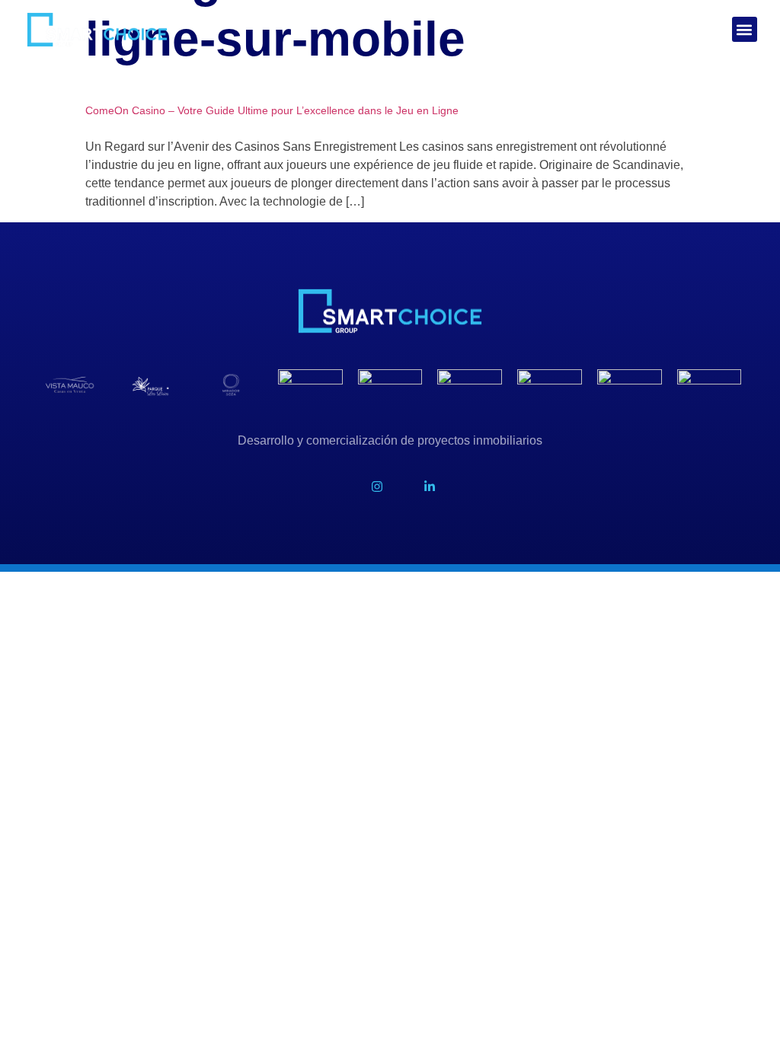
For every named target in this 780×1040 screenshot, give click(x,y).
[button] (744, 29)
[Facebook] (324, 486)
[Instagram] (377, 486)
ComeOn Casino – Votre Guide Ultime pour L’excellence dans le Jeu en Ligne (272, 110)
